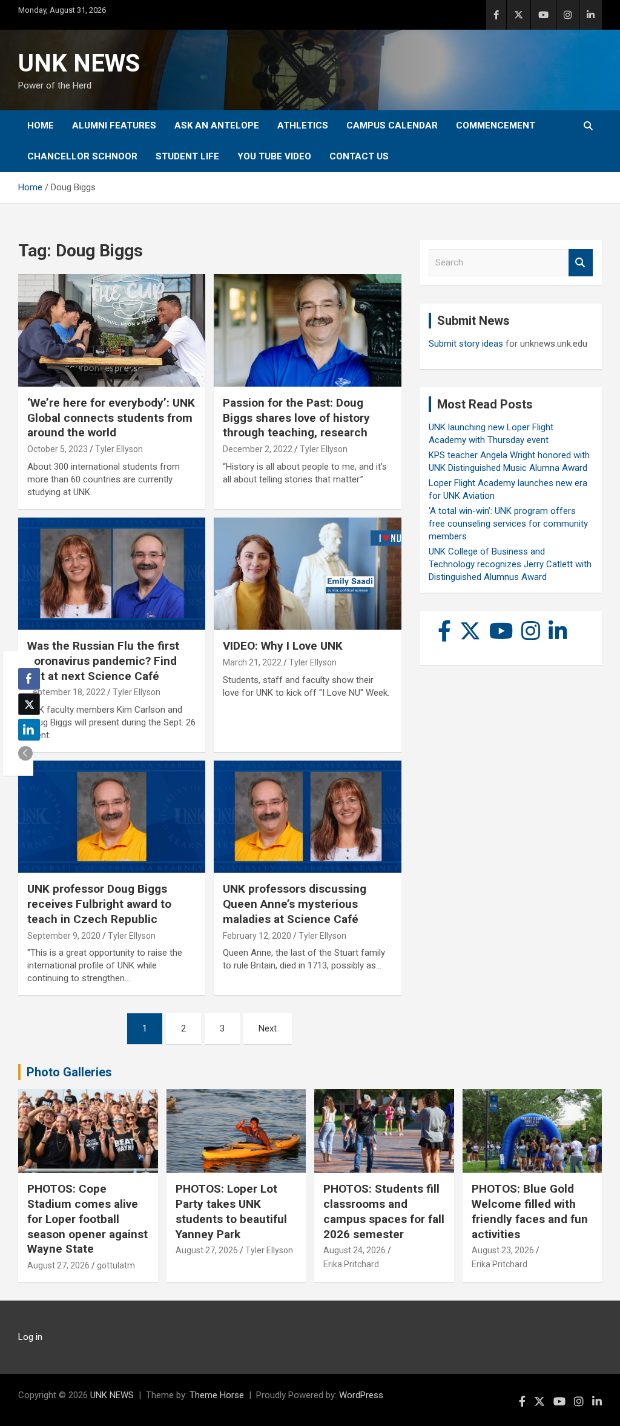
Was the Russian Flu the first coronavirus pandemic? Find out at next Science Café (103, 660)
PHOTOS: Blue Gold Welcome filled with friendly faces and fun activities (530, 1211)
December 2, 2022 (257, 449)
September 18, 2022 (66, 692)
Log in (30, 1336)
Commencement (495, 125)
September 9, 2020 (64, 936)
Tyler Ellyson (119, 449)
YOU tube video (274, 156)
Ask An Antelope (216, 125)
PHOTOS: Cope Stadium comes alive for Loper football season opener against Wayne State (87, 1219)
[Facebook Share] (29, 679)
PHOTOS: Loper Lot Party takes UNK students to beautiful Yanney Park (231, 1211)
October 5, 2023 (57, 449)
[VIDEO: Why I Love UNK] (307, 573)
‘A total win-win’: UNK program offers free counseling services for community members (508, 523)
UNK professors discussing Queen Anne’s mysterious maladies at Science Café (294, 903)
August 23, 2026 (503, 1250)
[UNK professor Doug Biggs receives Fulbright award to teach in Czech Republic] (112, 816)
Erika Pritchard (351, 1264)
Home (40, 125)
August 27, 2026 (58, 1265)
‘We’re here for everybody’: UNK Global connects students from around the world (111, 417)
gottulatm (116, 1265)
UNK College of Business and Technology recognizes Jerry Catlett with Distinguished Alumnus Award (510, 564)
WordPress (361, 1395)
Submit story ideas (466, 343)
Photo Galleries (69, 1072)
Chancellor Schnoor (82, 156)
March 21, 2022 (252, 662)
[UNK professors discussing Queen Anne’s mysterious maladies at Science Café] (307, 816)
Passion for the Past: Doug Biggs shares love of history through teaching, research (296, 417)
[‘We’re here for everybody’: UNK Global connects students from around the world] (112, 330)
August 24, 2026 (354, 1250)
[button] (25, 753)
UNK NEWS (79, 63)
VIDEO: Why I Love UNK (283, 646)
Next (268, 1028)
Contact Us (359, 156)
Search (581, 262)
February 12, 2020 (257, 936)
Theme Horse (217, 1395)
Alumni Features (114, 125)
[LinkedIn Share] (29, 730)
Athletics (302, 125)
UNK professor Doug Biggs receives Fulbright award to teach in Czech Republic (99, 903)
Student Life (187, 156)
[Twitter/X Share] (29, 704)
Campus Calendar (392, 125)
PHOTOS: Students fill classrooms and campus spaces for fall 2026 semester (383, 1211)
